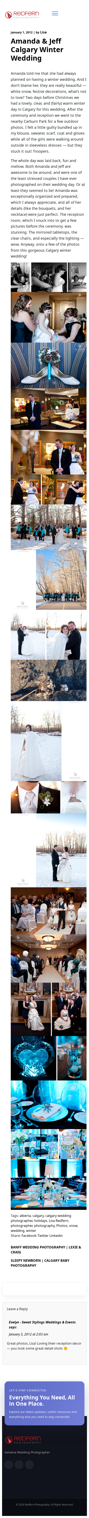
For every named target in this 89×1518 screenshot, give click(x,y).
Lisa (43, 32)
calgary (38, 1215)
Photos (61, 1225)
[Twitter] (19, 1464)
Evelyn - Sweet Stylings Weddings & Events (42, 1322)
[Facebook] (9, 1464)
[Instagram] (29, 1464)
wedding (17, 1230)
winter (31, 1230)
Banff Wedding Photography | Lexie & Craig (46, 1249)
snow (73, 1225)
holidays (40, 1220)
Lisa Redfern (58, 1220)
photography (44, 1225)
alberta (25, 1215)
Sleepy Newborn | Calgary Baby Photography (40, 1263)
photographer (21, 1225)
